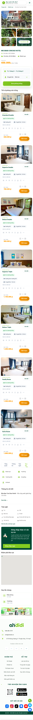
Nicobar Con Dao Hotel (20, 7)
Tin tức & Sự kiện (25, 668)
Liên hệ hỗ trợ (25, 661)
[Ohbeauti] (6, 648)
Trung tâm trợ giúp (25, 665)
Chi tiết (26, 114)
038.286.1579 (8, 631)
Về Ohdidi (9, 661)
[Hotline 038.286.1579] (30, 700)
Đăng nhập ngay (10, 546)
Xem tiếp (3, 500)
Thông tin (13, 464)
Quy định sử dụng (25, 672)
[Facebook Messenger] (30, 705)
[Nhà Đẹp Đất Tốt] (21, 648)
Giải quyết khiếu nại (9, 679)
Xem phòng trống (16, 83)
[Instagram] (12, 706)
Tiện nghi (19, 464)
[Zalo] (21, 706)
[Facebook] (7, 706)
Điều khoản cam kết (9, 672)
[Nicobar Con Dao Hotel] (16, 19)
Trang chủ (3, 7)
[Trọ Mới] (16, 648)
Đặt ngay (24, 138)
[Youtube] (26, 706)
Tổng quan (5, 464)
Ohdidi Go (9, 665)
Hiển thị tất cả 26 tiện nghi (8, 524)
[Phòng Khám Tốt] (26, 648)
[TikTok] (16, 706)
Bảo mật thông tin (9, 675)
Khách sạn (10, 7)
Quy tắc (26, 464)
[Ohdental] (11, 648)
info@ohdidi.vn (9, 635)
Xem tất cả (23, 42)
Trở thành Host (9, 668)
